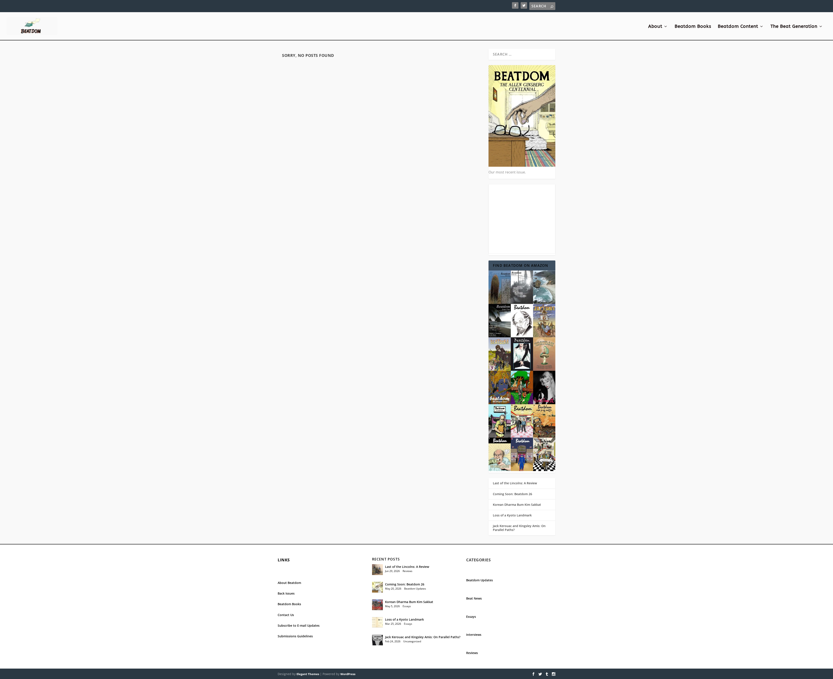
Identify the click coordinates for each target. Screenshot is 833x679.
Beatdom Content (738, 27)
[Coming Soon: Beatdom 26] (377, 587)
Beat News (474, 598)
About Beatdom (289, 583)
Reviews (407, 571)
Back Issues (286, 593)
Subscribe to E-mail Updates (299, 625)
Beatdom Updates (415, 588)
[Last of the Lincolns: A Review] (377, 569)
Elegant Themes (308, 674)
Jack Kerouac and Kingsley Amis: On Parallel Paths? (519, 528)
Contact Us (286, 615)
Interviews (473, 635)
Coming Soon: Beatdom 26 (512, 494)
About (655, 27)
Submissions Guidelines (295, 636)
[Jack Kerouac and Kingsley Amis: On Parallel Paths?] (377, 640)
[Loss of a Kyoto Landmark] (377, 622)
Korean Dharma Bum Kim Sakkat (517, 505)
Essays (407, 606)
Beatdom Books (693, 27)
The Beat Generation (794, 27)
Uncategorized (412, 641)
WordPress (347, 674)
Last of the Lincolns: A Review (515, 483)
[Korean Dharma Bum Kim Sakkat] (377, 604)
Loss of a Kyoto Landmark (512, 515)
